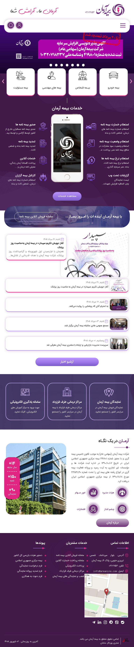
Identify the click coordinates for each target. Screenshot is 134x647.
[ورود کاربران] (19, 25)
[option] (67, 49)
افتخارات (81, 509)
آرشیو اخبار (67, 361)
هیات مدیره (108, 493)
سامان (103, 643)
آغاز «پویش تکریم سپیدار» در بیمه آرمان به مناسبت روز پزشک (79, 287)
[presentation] (131, 78)
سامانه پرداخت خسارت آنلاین (70, 561)
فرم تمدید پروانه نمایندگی (29, 571)
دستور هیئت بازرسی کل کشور (28, 555)
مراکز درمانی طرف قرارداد (67, 402)
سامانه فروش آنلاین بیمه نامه (36, 216)
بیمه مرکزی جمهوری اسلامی (28, 561)
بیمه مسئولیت (20, 88)
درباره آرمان (112, 523)
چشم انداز (109, 509)
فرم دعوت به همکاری (32, 576)
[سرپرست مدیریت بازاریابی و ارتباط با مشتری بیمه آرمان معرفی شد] (118, 343)
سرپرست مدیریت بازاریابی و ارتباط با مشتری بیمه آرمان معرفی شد (77, 345)
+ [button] (89, 578)
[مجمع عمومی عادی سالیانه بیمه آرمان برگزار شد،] (118, 324)
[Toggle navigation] (122, 25)
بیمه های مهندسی (51, 88)
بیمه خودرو (113, 88)
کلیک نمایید (108, 412)
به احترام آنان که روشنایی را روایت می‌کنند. (88, 306)
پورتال (110, 643)
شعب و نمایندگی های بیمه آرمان (68, 576)
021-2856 (90, 12)
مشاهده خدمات (67, 196)
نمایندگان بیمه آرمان (109, 402)
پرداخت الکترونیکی (74, 566)
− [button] (89, 583)
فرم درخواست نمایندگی (31, 566)
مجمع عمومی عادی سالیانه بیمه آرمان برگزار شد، (86, 326)
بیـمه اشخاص (82, 88)
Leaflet (124, 616)
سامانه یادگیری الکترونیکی (25, 402)
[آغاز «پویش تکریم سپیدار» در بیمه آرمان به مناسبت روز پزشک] (118, 285)
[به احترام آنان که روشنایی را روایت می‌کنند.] (118, 304)
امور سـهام (80, 493)
